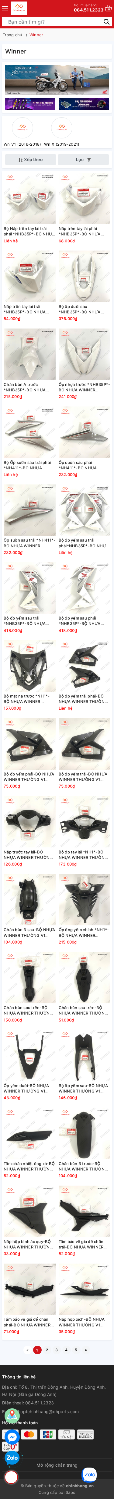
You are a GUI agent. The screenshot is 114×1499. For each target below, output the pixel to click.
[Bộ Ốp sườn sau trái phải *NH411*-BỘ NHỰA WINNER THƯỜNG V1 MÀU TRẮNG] (30, 432)
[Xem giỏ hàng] (108, 8)
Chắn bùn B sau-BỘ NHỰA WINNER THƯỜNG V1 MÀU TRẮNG (29, 932)
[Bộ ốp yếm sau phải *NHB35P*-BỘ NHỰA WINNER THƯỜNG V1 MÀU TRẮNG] (85, 588)
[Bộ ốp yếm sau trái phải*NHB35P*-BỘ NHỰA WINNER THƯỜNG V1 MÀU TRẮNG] (85, 510)
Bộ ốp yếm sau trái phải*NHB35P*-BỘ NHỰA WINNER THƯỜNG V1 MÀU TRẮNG (84, 543)
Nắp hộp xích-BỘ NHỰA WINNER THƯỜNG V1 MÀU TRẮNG (82, 1322)
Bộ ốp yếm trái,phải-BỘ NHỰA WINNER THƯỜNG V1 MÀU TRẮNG (83, 699)
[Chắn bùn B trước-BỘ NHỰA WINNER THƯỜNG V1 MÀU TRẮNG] (85, 1133)
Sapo (70, 1492)
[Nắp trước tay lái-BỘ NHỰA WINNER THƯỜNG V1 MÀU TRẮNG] (30, 822)
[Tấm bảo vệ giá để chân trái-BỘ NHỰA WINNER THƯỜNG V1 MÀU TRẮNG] (85, 1211)
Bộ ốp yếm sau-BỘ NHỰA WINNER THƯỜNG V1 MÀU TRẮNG (83, 1088)
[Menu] (5, 8)
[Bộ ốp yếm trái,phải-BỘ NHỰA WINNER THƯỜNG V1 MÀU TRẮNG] (85, 666)
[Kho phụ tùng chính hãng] (57, 79)
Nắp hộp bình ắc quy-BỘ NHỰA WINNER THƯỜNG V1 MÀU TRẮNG (28, 1244)
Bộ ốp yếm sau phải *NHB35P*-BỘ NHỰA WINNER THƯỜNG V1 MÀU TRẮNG (80, 621)
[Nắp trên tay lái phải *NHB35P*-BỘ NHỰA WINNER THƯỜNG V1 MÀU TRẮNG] (85, 198)
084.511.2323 (88, 7)
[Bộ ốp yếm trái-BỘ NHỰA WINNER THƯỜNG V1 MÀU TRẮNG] (85, 744)
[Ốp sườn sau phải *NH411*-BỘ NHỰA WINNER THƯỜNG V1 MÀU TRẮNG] (85, 432)
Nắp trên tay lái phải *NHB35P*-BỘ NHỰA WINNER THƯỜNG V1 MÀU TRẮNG (80, 231)
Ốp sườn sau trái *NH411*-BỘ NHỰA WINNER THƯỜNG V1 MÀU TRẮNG (29, 543)
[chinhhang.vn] (19, 8)
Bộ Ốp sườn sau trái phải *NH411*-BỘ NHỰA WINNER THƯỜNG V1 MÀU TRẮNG (27, 465)
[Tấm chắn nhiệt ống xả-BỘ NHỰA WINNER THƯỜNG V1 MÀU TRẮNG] (30, 1133)
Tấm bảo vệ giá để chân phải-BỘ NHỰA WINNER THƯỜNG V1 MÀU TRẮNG (29, 1322)
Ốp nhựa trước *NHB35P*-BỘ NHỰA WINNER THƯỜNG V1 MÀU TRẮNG (84, 387)
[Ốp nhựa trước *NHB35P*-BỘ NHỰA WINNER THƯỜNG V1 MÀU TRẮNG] (85, 354)
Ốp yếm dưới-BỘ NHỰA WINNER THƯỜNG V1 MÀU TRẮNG (26, 1088)
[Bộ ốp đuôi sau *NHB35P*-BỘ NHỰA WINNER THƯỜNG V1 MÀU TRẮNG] (85, 276)
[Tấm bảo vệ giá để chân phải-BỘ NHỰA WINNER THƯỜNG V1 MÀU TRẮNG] (30, 1289)
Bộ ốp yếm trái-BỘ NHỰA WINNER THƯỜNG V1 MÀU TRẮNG (83, 777)
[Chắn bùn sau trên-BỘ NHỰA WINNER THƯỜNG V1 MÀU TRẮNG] (30, 977)
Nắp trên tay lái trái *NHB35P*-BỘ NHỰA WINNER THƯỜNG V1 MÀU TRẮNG (25, 309)
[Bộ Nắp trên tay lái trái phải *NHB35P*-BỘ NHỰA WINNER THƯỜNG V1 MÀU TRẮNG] (30, 198)
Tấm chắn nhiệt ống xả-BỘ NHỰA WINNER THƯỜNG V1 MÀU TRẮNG (29, 1166)
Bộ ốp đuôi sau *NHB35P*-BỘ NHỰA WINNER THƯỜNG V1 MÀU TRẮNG (80, 309)
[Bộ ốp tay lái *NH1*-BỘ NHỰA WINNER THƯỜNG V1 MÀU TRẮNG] (85, 822)
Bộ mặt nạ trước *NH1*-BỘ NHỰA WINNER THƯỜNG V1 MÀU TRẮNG (29, 699)
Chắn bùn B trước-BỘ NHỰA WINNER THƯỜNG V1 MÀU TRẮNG (83, 1166)
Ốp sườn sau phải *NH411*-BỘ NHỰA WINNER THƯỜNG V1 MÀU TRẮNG (79, 465)
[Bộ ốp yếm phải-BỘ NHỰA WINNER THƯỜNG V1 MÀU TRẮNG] (30, 744)
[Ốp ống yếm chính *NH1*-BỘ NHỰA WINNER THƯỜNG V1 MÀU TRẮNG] (85, 899)
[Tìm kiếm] (106, 21)
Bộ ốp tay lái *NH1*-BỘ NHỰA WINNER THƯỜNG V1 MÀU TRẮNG (83, 855)
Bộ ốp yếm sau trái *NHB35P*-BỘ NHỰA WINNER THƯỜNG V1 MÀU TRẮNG (25, 621)
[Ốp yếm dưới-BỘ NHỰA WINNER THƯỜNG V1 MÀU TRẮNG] (30, 1055)
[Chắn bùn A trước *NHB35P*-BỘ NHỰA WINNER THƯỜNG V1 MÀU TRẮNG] (30, 354)
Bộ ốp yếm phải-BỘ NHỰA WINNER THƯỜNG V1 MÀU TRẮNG (29, 777)
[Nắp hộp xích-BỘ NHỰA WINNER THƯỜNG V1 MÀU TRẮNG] (85, 1289)
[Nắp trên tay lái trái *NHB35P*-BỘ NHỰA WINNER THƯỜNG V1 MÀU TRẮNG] (30, 276)
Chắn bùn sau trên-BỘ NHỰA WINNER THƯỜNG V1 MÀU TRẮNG (28, 1010)
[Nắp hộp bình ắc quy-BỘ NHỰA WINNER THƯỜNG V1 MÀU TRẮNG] (30, 1211)
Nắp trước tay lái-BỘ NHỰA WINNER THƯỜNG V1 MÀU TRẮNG (28, 855)
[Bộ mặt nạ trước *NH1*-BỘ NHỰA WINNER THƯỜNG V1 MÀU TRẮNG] (30, 666)
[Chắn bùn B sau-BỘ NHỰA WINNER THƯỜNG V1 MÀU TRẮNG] (30, 899)
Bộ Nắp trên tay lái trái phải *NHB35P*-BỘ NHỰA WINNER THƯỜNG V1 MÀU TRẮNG (29, 231)
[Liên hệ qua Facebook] (12, 1437)
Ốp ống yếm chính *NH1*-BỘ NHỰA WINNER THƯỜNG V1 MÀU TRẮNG (84, 932)
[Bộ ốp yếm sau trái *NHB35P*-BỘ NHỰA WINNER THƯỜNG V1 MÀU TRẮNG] (30, 588)
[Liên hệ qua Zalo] (12, 1458)
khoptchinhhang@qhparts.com (47, 1411)
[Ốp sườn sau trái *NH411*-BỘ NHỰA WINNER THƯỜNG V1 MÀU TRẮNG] (30, 510)
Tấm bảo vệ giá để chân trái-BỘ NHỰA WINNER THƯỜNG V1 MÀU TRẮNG (84, 1244)
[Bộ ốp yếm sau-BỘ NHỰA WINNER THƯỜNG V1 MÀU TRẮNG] (85, 1055)
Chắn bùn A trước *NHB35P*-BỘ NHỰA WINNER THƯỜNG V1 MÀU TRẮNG (25, 387)
